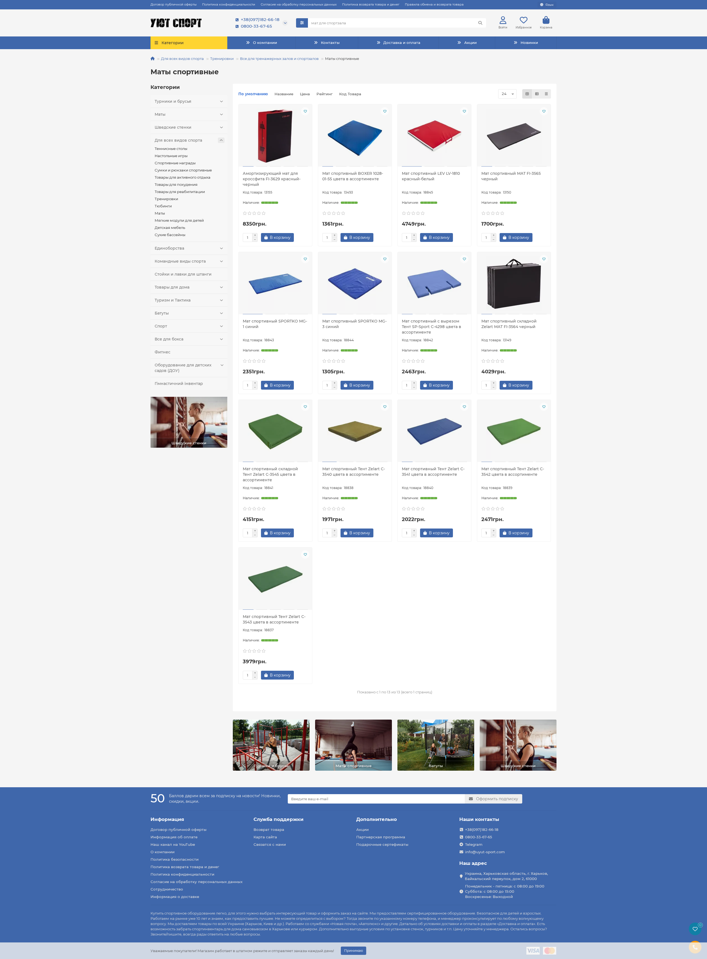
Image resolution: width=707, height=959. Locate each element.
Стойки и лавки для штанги (183, 274)
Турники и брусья (173, 101)
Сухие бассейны (170, 235)
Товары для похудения (176, 184)
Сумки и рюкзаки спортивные (183, 170)
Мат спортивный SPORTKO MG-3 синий (354, 324)
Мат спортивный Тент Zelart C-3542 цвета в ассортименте (512, 471)
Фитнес (162, 352)
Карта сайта (265, 837)
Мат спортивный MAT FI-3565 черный (511, 176)
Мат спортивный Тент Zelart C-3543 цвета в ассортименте (274, 619)
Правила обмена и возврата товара (434, 4)
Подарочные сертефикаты (382, 844)
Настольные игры (171, 156)
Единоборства (169, 248)
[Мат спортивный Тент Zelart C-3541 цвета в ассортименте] (434, 431)
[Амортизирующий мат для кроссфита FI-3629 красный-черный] (275, 136)
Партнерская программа (380, 837)
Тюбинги (163, 206)
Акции (470, 42)
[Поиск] (480, 23)
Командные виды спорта (180, 261)
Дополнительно (376, 819)
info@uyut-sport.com (485, 852)
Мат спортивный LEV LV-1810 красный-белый (431, 176)
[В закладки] (305, 111)
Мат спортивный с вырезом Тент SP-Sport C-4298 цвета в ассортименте (431, 327)
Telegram (473, 844)
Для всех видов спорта (182, 58)
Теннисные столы (171, 148)
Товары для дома (172, 287)
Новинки (529, 42)
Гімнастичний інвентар (179, 383)
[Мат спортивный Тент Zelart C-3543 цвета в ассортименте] (275, 579)
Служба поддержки (279, 819)
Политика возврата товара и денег (370, 4)
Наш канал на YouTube (173, 844)
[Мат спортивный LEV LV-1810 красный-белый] (434, 136)
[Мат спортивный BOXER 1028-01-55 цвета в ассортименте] (354, 136)
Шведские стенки (173, 127)
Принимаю (353, 951)
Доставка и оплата (401, 42)
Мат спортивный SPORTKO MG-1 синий (275, 324)
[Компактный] (546, 94)
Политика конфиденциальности (228, 4)
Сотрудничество (167, 889)
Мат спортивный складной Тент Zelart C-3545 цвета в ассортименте (270, 474)
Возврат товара (269, 829)
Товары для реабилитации (180, 191)
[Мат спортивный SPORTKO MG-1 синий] (275, 283)
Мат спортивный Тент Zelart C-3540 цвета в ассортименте (353, 471)
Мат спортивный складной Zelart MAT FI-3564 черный (509, 324)
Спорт (161, 326)
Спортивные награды (175, 163)
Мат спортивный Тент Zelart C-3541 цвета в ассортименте (433, 471)
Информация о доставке (175, 896)
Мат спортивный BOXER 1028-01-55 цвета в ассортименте (352, 176)
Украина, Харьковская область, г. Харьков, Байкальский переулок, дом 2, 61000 (506, 876)
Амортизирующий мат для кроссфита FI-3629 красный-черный (271, 179)
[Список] (537, 94)
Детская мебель (170, 227)
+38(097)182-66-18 (260, 19)
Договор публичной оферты (174, 4)
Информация (167, 819)
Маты (160, 114)
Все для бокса (169, 339)
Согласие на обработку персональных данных (299, 4)
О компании (265, 42)
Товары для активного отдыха (182, 177)
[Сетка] (527, 94)
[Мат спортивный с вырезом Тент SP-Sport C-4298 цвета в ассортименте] (434, 283)
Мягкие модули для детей (179, 220)
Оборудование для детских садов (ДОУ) (183, 368)
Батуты (162, 313)
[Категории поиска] (302, 23)
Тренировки (222, 58)
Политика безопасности (175, 859)
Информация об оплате (174, 837)
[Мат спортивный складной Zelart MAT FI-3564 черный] (514, 283)
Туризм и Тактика (173, 300)
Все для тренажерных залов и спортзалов (279, 58)
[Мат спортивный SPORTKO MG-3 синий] (354, 283)
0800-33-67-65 (256, 26)
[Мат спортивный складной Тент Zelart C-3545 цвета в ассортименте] (275, 431)
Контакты (330, 42)
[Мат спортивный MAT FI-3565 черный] (514, 136)
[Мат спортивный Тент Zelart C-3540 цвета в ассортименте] (354, 431)
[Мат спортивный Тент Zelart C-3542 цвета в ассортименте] (514, 431)
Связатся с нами (270, 844)
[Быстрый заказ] (303, 237)
